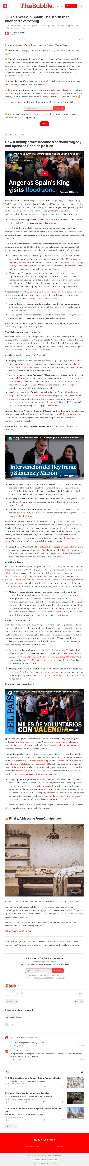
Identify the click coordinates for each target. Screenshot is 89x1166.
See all (9, 1126)
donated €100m (23, 770)
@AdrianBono (29, 45)
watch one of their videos (46, 672)
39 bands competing (41, 660)
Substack (35, 1163)
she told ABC (53, 405)
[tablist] (14, 1017)
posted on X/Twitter (23, 516)
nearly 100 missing (47, 223)
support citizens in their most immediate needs (40, 774)
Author (13, 1040)
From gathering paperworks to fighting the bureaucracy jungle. (28, 1096)
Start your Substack (40, 1160)
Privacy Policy (61, 978)
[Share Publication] (62, 6)
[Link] (2, 144)
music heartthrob (65, 653)
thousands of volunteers (67, 742)
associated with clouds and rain (30, 579)
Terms (49, 1156)
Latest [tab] (13, 1072)
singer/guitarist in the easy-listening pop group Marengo (48, 656)
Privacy (44, 1156)
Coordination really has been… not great (38, 291)
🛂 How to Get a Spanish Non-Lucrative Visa (27, 1093)
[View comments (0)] (26, 1086)
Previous (13, 1001)
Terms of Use (55, 976)
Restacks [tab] (19, 1017)
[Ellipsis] (83, 1037)
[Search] (57, 6)
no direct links (66, 553)
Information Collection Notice (43, 978)
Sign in (82, 6)
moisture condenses (14, 583)
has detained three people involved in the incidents (59, 546)
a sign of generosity (45, 786)
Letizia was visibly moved (45, 402)
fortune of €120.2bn (20, 764)
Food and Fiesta (16, 1051)
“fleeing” (62, 528)
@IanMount (13, 45)
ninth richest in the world (71, 760)
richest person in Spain (40, 760)
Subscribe (71, 6)
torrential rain (61, 611)
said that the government (69, 414)
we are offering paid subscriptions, (58, 90)
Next (77, 1001)
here (16, 84)
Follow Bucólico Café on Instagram (21, 931)
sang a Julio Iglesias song (59, 675)
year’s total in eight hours (37, 615)
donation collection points (61, 745)
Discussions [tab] (22, 1072)
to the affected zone (22, 745)
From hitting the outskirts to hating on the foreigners (25, 1081)
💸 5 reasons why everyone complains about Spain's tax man (33, 1110)
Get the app (53, 1160)
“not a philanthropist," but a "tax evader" (63, 796)
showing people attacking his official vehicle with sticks (43, 394)
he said (21, 505)
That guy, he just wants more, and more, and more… (24, 1114)
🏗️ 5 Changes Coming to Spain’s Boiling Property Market (33, 1078)
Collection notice (57, 1156)
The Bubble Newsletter (18, 32)
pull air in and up (65, 579)
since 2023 (44, 764)
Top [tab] (7, 1072)
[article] (44, 1082)
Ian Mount (20, 1084)
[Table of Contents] (2, 583)
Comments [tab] (10, 1017)
